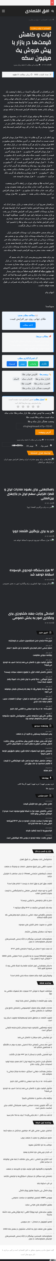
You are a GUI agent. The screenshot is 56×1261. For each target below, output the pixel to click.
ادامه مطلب (28, 325)
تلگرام (44, 364)
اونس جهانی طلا (35, 413)
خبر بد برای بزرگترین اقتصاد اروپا (33, 531)
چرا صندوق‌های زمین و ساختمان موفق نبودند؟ (29, 345)
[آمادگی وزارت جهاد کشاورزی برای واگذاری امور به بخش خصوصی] (28, 596)
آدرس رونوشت (45, 432)
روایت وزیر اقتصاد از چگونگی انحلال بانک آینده (29, 341)
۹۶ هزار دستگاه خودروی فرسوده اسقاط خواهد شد (32, 572)
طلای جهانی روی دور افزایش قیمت (28, 318)
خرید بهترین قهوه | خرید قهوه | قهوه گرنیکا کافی (36, 784)
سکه (52, 417)
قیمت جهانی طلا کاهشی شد (37, 348)
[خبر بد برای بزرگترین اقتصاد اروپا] (33, 517)
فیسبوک (12, 364)
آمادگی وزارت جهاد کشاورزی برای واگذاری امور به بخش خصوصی (31, 616)
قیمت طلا (30, 417)
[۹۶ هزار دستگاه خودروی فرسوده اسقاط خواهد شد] (28, 553)
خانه (50, 20)
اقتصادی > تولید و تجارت (38, 20)
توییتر (23, 364)
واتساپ (33, 364)
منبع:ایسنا (50, 306)
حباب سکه (8, 413)
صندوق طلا (50, 788)
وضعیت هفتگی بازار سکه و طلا (41, 421)
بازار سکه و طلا (20, 413)
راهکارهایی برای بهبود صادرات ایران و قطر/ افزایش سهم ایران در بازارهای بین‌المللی (29, 493)
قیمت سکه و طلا (42, 417)
